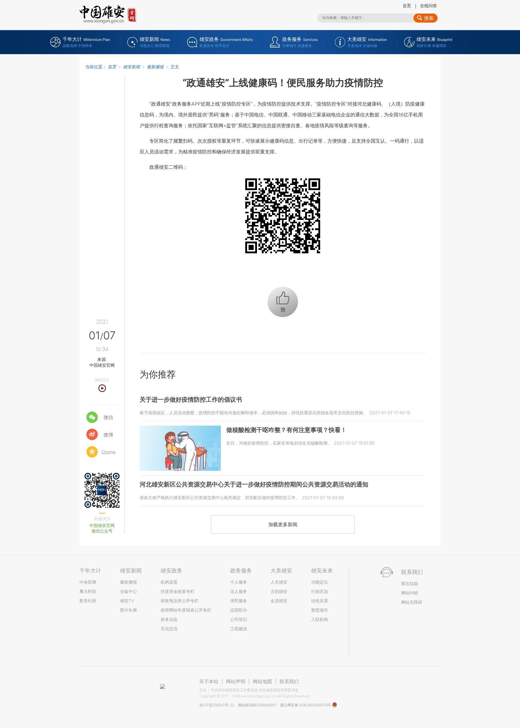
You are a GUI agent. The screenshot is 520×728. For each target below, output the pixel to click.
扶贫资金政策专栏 (177, 591)
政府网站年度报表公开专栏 (186, 609)
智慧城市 (319, 609)
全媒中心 (128, 591)
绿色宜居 (319, 600)
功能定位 (319, 582)
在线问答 (428, 5)
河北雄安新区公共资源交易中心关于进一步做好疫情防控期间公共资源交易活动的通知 (254, 484)
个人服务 (238, 582)
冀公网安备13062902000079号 (306, 705)
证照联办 (238, 609)
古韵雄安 (279, 591)
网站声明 (235, 681)
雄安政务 (171, 570)
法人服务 (238, 591)
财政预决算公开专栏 (180, 600)
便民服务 (238, 600)
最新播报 (155, 66)
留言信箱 (409, 583)
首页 (407, 5)
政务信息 (169, 619)
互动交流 (169, 628)
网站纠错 (409, 592)
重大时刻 (87, 591)
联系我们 (289, 681)
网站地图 (262, 681)
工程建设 (238, 628)
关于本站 (208, 681)
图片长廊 (128, 609)
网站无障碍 (411, 602)
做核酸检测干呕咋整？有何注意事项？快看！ (286, 429)
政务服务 (241, 570)
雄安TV (127, 600)
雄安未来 (322, 570)
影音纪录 (87, 600)
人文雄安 (279, 582)
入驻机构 (319, 619)
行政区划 (319, 591)
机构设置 (169, 582)
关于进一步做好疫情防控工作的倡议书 (191, 399)
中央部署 (87, 582)
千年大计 (90, 570)
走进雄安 (279, 600)
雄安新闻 (131, 66)
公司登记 (238, 619)
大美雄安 (281, 570)
